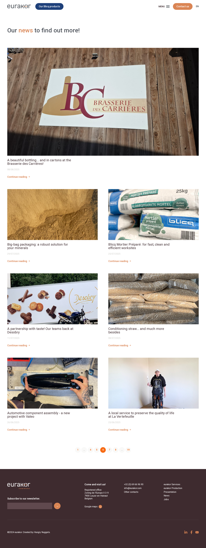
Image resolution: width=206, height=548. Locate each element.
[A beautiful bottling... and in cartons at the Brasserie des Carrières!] (103, 102)
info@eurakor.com (133, 488)
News (166, 495)
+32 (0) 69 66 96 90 (133, 484)
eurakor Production (173, 488)
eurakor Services (172, 484)
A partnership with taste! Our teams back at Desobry (40, 330)
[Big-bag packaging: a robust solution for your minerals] (52, 214)
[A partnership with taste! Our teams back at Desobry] (52, 298)
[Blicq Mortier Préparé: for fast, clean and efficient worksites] (153, 214)
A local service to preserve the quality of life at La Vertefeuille (141, 414)
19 (128, 449)
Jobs (166, 499)
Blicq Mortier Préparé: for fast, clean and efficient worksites (139, 246)
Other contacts (131, 492)
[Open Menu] (168, 6)
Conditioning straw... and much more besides (136, 330)
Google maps (93, 506)
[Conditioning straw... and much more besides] (153, 298)
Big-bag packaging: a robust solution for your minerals (37, 246)
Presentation (170, 492)
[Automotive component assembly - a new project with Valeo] (52, 383)
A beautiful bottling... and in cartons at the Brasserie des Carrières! (39, 162)
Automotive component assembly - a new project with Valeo (38, 414)
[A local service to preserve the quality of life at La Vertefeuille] (153, 383)
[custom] (186, 532)
